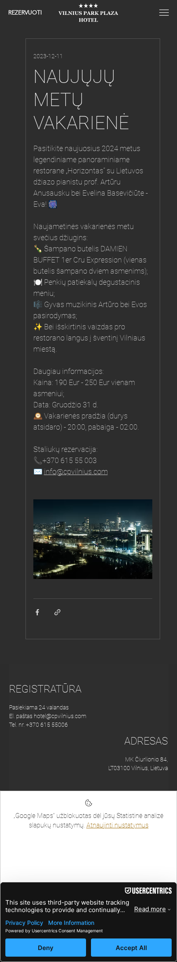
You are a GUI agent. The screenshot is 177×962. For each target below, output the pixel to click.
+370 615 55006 (47, 724)
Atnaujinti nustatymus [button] (117, 825)
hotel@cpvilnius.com (60, 716)
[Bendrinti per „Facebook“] (37, 612)
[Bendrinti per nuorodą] (57, 612)
